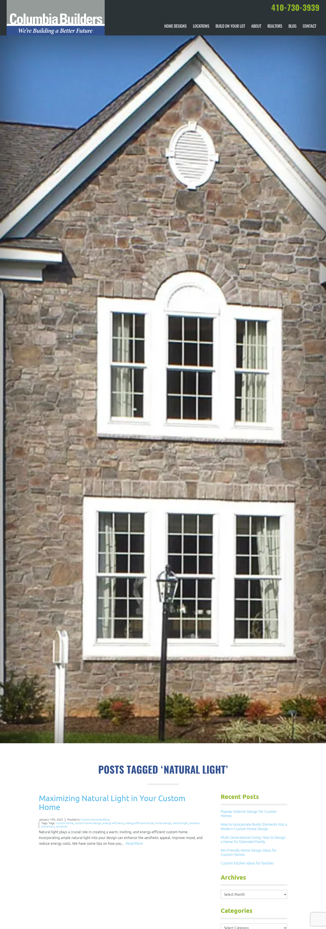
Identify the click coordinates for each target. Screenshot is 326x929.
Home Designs (175, 27)
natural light (180, 823)
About (256, 27)
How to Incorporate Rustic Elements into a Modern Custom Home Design (254, 826)
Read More (134, 843)
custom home (64, 823)
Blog (293, 27)
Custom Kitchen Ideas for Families (247, 863)
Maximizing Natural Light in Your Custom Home (112, 802)
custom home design (88, 823)
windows (62, 826)
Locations (201, 27)
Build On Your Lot (230, 27)
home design (163, 823)
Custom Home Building (95, 819)
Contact (309, 27)
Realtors (274, 27)
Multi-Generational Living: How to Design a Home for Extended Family (253, 839)
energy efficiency (113, 823)
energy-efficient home (140, 823)
